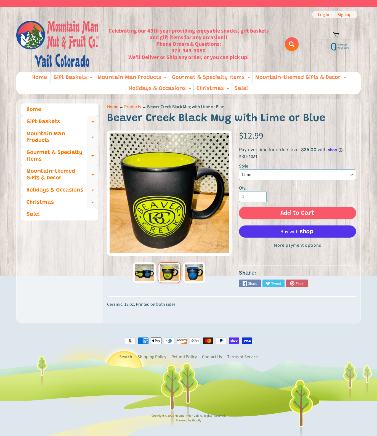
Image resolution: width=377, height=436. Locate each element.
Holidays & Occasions (161, 90)
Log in (323, 14)
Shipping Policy (151, 357)
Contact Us (212, 357)
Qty (242, 188)
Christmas (214, 90)
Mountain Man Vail (187, 416)
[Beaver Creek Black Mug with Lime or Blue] (144, 272)
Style (243, 166)
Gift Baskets (74, 79)
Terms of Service (242, 357)
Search (125, 357)
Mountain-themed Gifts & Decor (301, 79)
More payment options (297, 245)
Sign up (345, 14)
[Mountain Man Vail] (57, 44)
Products (132, 107)
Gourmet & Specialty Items (211, 79)
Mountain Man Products (133, 79)
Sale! (241, 88)
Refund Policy (184, 357)
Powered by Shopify (188, 420)
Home (39, 77)
